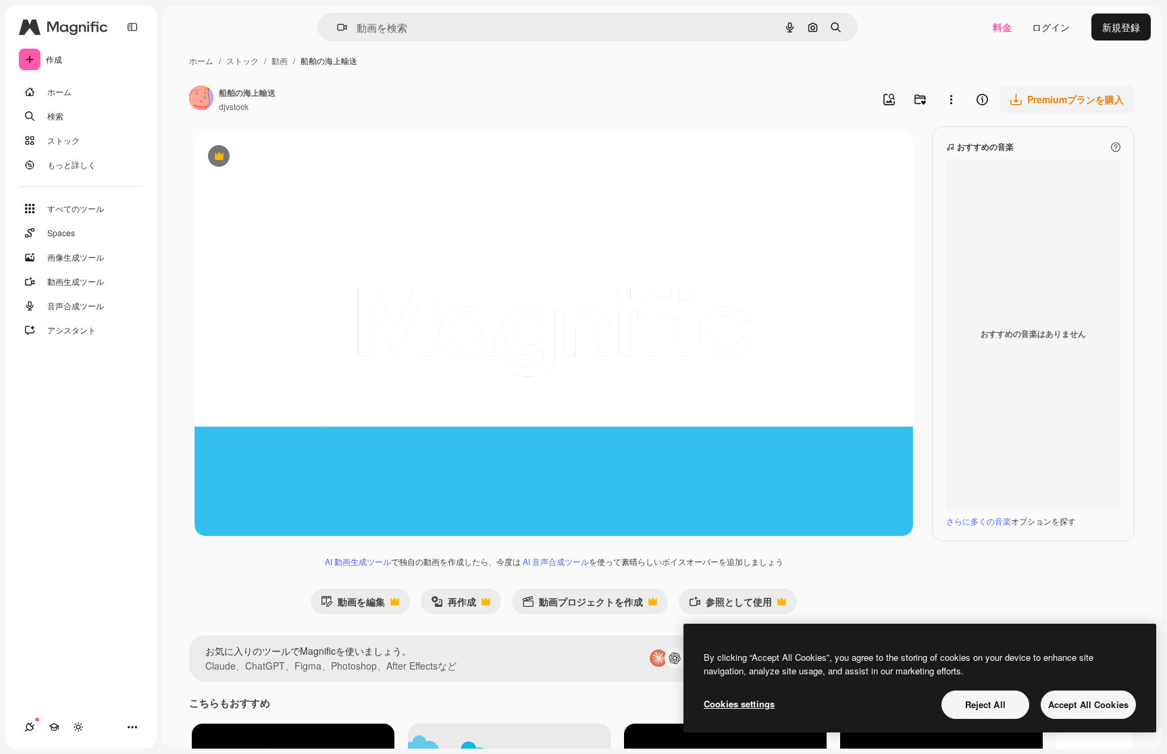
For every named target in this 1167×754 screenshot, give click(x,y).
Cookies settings (739, 703)
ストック (242, 60)
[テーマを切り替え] (78, 727)
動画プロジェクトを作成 (582, 604)
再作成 (453, 604)
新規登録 (1121, 27)
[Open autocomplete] (336, 27)
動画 (279, 60)
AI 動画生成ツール (358, 561)
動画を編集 (353, 604)
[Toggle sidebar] (132, 27)
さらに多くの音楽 (978, 521)
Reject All (985, 704)
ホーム (201, 60)
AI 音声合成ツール (556, 561)
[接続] (30, 727)
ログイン (1051, 27)
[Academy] (54, 727)
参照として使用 (730, 604)
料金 (1002, 27)
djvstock (234, 106)
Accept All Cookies (1088, 704)
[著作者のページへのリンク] (201, 99)
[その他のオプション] (950, 99)
